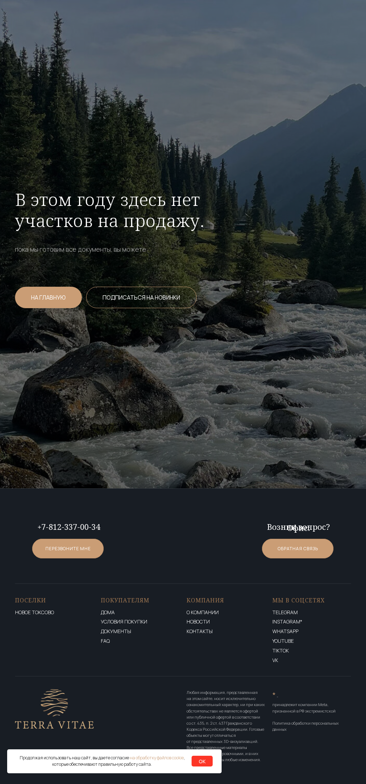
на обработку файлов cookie (157, 758)
